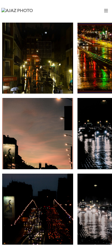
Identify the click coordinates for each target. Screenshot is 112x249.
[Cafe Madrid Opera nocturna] (37, 58)
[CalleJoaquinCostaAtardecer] (37, 209)
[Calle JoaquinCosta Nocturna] (37, 133)
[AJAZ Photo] (17, 10)
